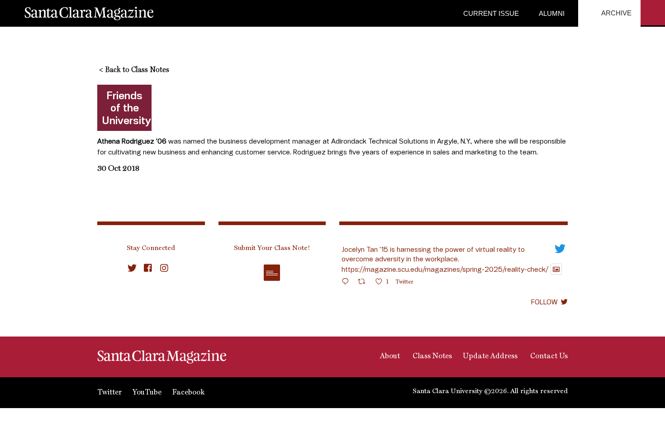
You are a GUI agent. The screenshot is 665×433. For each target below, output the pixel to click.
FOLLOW (544, 302)
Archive (616, 13)
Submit (272, 273)
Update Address (490, 356)
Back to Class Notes (134, 70)
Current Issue (491, 13)
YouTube (147, 392)
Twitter (109, 392)
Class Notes (431, 356)
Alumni (551, 13)
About (389, 356)
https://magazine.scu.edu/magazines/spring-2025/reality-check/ (445, 269)
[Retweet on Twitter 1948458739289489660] (364, 282)
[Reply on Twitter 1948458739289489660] (347, 282)
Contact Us (548, 356)
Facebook (188, 392)
